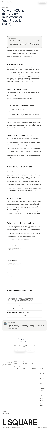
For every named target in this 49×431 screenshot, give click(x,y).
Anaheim (41, 368)
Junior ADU (16, 368)
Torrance (41, 393)
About (33, 2)
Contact (33, 371)
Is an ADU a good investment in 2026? (14, 294)
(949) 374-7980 (4, 411)
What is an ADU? (34, 368)
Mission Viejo (42, 381)
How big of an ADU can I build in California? (15, 308)
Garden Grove (42, 378)
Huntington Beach (43, 371)
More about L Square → (12, 328)
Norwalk (41, 398)
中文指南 (33, 370)
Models (22, 2)
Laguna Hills (42, 383)
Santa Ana (41, 366)
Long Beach (42, 390)
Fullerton (41, 376)
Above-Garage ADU (17, 370)
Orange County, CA (5, 409)
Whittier (41, 395)
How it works (18, 2)
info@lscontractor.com (5, 413)
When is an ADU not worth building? (13, 305)
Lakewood (41, 400)
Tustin (41, 375)
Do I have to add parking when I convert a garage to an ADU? (18, 312)
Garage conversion (17, 366)
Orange (41, 380)
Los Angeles (42, 405)
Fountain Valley (42, 388)
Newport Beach (42, 373)
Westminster (42, 386)
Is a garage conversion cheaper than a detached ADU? (16, 315)
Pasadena (41, 391)
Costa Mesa (42, 370)
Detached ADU (16, 363)
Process (26, 2)
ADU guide (24, 127)
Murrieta (41, 403)
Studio (30, 2)
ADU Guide (24, 370)
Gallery (24, 368)
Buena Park (42, 385)
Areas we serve (34, 366)
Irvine (41, 363)
